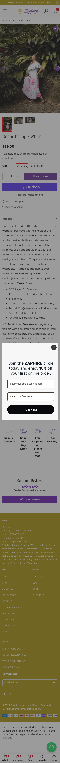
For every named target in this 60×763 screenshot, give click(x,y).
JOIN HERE (31, 409)
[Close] (54, 347)
